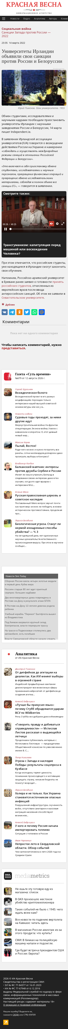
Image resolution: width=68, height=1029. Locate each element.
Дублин (10, 304)
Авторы (53, 18)
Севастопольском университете (23, 297)
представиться (13, 348)
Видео (26, 18)
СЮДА (16, 1014)
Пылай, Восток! (25, 446)
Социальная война (16, 28)
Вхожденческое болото (31, 393)
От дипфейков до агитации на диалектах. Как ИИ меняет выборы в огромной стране (39, 676)
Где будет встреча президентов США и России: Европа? (39, 951)
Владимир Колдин (24, 463)
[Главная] (34, 8)
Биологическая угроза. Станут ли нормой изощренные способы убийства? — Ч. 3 (38, 528)
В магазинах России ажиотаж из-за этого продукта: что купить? (38, 931)
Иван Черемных (23, 840)
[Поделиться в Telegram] (12, 312)
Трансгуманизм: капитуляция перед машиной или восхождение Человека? (32, 249)
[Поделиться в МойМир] (42, 312)
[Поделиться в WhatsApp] (34, 312)
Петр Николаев (23, 757)
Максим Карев (22, 442)
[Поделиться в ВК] (5, 312)
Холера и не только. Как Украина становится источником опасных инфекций (38, 797)
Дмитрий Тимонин (25, 668)
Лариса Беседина (24, 520)
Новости (14, 18)
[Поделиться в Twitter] (27, 312)
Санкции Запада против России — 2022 (26, 34)
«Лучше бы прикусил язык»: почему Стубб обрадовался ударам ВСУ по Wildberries (39, 709)
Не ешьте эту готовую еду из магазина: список (34, 890)
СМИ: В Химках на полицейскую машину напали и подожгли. (36, 941)
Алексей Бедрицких (25, 701)
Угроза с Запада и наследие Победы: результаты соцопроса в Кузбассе (38, 765)
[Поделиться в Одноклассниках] (19, 312)
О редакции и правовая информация (24, 1004)
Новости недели (23, 413)
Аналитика (39, 18)
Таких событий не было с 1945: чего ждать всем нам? (39, 911)
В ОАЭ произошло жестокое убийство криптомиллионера (34, 900)
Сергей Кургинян (24, 389)
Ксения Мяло (21, 491)
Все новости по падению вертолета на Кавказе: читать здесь (38, 921)
